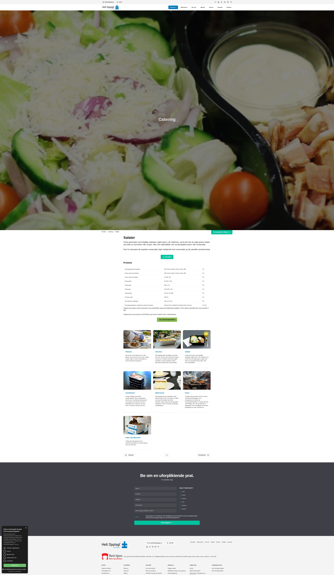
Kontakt (220, 7)
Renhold (171, 565)
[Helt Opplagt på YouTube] (224, 2)
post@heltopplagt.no (155, 543)
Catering (110, 231)
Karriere (229, 7)
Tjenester (172, 7)
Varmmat (126, 570)
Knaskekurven (105, 573)
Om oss (194, 7)
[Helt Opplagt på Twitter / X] (221, 2)
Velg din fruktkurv (106, 568)
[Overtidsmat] (137, 391)
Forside (104, 231)
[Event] (197, 391)
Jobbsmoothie (217, 565)
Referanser (184, 7)
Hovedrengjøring (172, 573)
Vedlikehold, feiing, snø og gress (177, 570)
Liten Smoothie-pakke (218, 568)
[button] (108, 2)
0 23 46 (171, 543)
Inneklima (193, 565)
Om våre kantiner (150, 568)
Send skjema (165, 523)
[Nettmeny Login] (231, 2)
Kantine (148, 565)
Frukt (104, 565)
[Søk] (215, 2)
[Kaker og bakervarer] (137, 433)
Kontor (191, 568)
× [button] (26, 528)
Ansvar (211, 7)
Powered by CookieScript (14, 571)
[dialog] (15, 549)
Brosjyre (168, 257)
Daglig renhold (172, 568)
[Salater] (197, 349)
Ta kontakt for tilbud (220, 232)
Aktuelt (202, 7)
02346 (120, 2)
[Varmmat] (167, 349)
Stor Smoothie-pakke (217, 570)
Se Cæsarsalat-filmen (167, 320)
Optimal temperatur (195, 570)
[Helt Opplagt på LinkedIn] (218, 2)
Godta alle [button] (14, 565)
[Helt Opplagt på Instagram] (227, 2)
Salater (126, 573)
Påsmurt (126, 568)
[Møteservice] (167, 391)
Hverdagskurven (106, 570)
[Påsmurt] (137, 349)
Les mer (16, 544)
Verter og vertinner (151, 570)
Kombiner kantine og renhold (154, 573)
